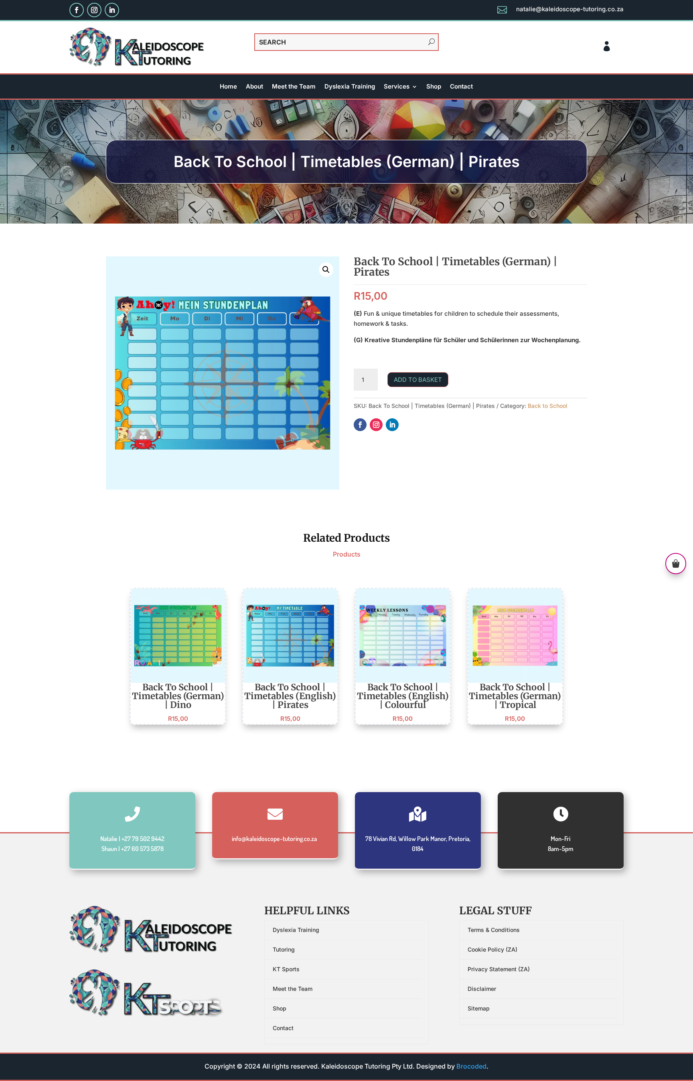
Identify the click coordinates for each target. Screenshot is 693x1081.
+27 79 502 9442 (143, 839)
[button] (326, 269)
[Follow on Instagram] (94, 10)
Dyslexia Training (349, 87)
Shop (433, 87)
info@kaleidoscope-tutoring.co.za (274, 839)
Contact (461, 87)
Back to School (547, 405)
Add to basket (418, 379)
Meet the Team (294, 87)
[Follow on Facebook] (76, 10)
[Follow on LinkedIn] (112, 10)
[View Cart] (675, 565)
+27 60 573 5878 (142, 849)
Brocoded (471, 1066)
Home (228, 87)
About (254, 87)
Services (396, 87)
